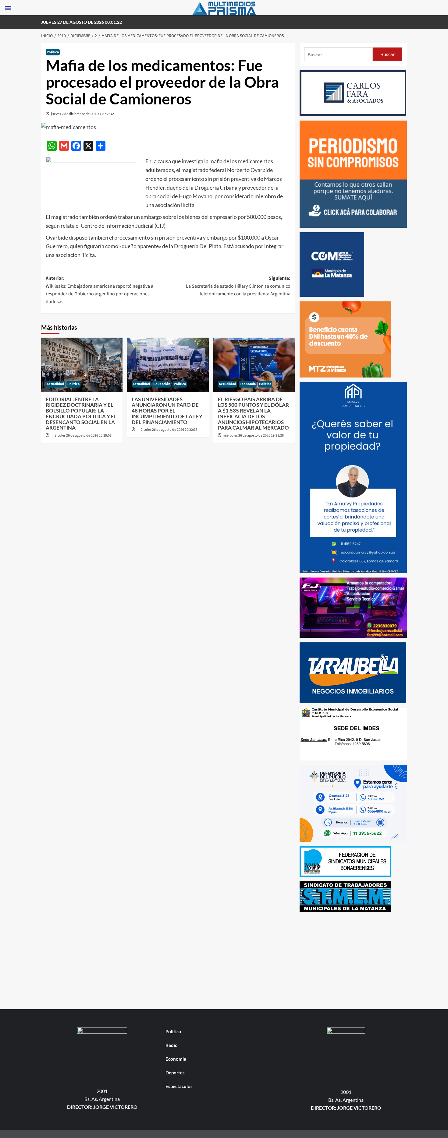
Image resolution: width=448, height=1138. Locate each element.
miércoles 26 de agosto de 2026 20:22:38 (167, 429)
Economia (248, 384)
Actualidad (55, 384)
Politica (53, 52)
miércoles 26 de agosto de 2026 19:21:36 (253, 435)
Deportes (175, 1072)
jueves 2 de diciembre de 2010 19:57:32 (82, 113)
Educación (161, 384)
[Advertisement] (353, 959)
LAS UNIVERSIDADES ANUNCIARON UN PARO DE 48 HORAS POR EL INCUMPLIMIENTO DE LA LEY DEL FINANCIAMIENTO (167, 410)
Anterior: (99, 290)
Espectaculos (179, 1086)
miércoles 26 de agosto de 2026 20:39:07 (81, 435)
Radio (171, 1045)
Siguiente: (238, 286)
